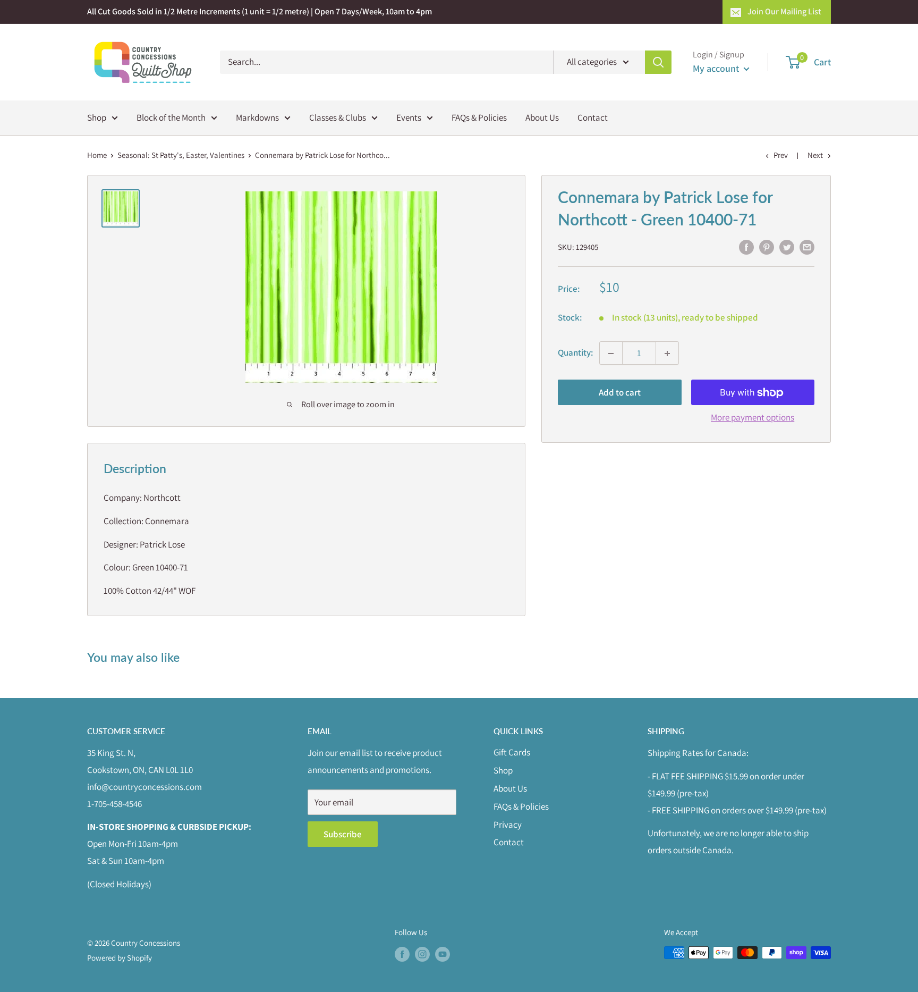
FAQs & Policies (479, 117)
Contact (592, 117)
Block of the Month (171, 117)
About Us (542, 117)
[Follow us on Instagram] (422, 954)
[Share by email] (807, 246)
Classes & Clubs (337, 117)
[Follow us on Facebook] (402, 954)
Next (815, 155)
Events (408, 117)
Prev (781, 155)
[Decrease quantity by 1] (611, 353)
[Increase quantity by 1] (667, 353)
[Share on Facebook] (746, 246)
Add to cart (620, 393)
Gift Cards (512, 752)
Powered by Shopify (119, 958)
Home (97, 155)
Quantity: (575, 353)
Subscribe (343, 834)
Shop (96, 117)
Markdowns (257, 117)
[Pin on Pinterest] (766, 246)
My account (717, 68)
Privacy (508, 824)
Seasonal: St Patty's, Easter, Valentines (180, 155)
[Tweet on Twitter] (786, 246)
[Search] (658, 62)
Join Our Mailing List (784, 11)
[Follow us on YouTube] (442, 954)
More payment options (752, 418)
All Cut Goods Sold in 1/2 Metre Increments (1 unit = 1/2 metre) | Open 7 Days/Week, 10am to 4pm (259, 11)
